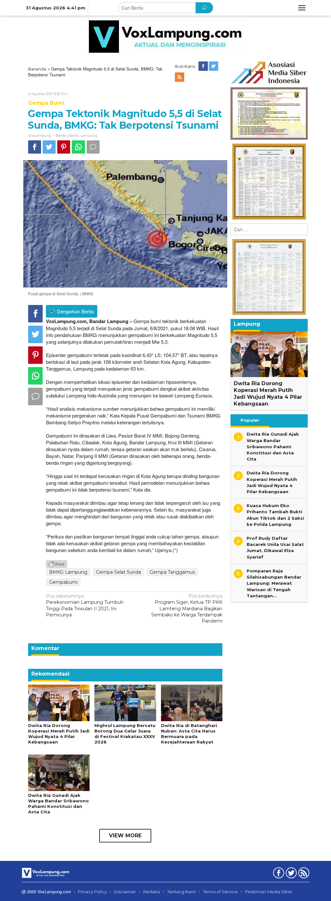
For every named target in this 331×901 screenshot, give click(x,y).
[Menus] (302, 8)
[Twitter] (214, 66)
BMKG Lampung (68, 572)
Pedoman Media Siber (269, 891)
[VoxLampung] (165, 36)
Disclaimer (125, 891)
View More (125, 835)
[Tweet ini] (49, 147)
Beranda (37, 68)
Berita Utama (67, 135)
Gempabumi (63, 582)
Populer (249, 420)
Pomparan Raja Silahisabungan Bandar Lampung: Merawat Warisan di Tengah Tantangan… (274, 583)
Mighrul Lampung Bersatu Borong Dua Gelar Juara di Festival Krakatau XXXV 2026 (124, 733)
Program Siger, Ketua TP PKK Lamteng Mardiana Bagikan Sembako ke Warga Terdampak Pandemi (186, 608)
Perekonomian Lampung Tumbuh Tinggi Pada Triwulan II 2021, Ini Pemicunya (84, 605)
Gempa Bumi (46, 103)
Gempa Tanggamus (172, 572)
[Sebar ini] (34, 147)
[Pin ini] (63, 147)
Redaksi (151, 891)
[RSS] (180, 77)
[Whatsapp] (78, 147)
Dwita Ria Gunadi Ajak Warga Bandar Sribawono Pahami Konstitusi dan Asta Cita (58, 803)
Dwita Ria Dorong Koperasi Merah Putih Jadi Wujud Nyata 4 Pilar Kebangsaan (59, 733)
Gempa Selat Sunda (118, 572)
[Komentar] (93, 147)
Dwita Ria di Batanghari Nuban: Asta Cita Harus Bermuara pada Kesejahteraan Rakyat (189, 733)
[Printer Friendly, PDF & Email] (56, 564)
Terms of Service (220, 891)
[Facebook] (203, 66)
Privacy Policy (92, 891)
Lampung (88, 135)
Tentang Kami (181, 891)
